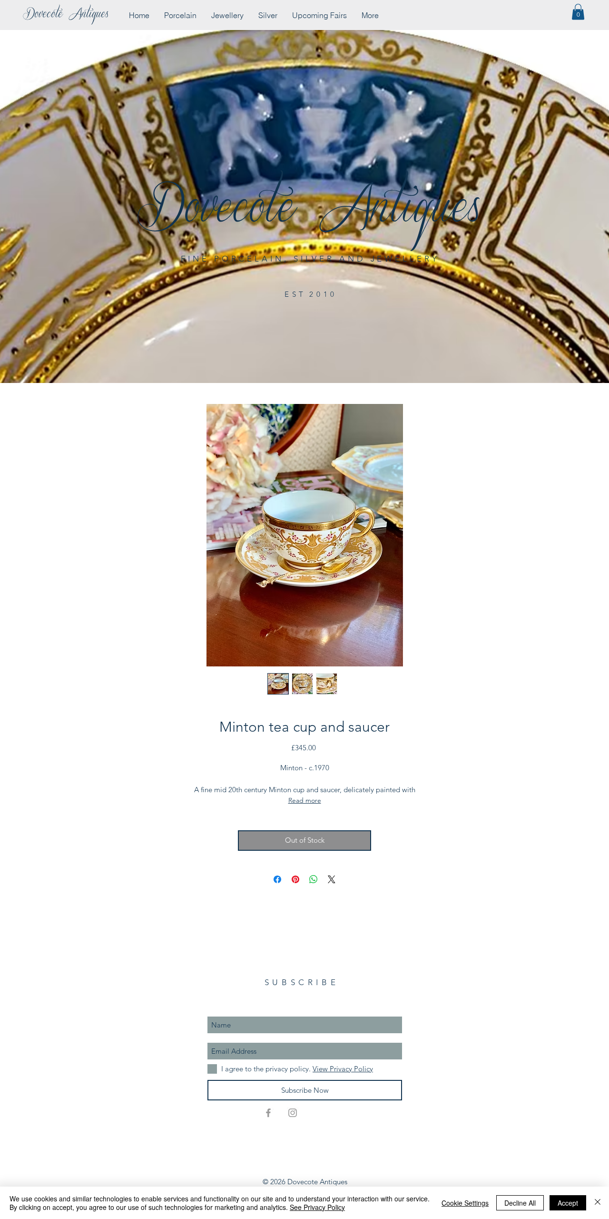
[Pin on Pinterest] (295, 879)
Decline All (520, 1203)
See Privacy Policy (317, 1207)
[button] (578, 12)
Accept (568, 1203)
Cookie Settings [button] (465, 1203)
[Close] (597, 1202)
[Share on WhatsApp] (313, 879)
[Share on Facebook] (277, 879)
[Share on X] (331, 879)
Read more (304, 800)
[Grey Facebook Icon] (268, 1112)
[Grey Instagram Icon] (292, 1112)
